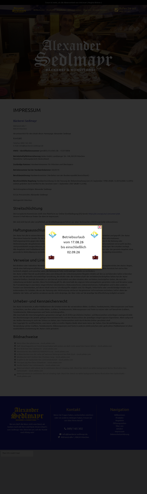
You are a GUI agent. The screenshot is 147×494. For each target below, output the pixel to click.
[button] (99, 227)
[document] (73, 247)
